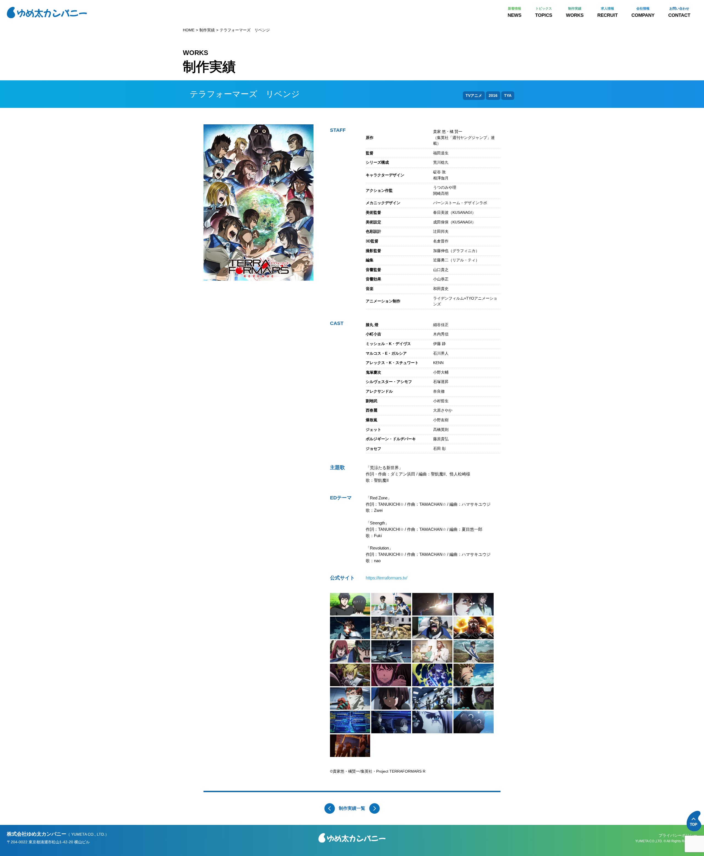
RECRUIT (607, 12)
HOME (188, 30)
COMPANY (642, 12)
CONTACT (679, 12)
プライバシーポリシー (678, 835)
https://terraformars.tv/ (386, 578)
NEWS (514, 12)
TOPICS (543, 12)
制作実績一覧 (352, 808)
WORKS (575, 12)
